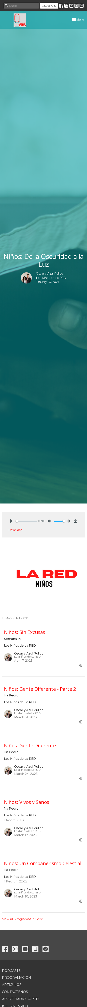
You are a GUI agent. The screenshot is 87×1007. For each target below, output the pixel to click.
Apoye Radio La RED (20, 999)
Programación (16, 978)
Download (15, 530)
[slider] (26, 521)
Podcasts (11, 971)
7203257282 (49, 5)
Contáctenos (15, 992)
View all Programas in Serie (22, 919)
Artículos (11, 985)
